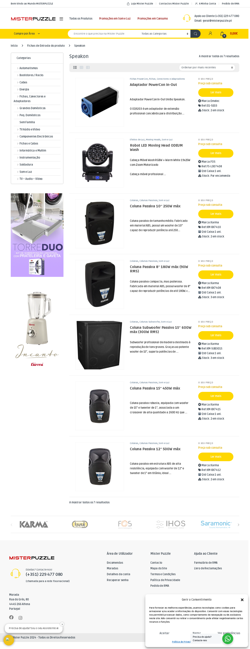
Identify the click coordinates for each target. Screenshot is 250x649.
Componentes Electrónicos (36, 136)
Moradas (112, 568)
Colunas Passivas (148, 200)
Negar (197, 633)
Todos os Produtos (80, 18)
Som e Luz (167, 139)
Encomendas (115, 562)
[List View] (75, 67)
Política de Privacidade (184, 641)
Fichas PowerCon (139, 79)
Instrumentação (30, 157)
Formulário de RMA (206, 562)
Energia (24, 89)
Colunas (134, 200)
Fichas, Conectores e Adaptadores (167, 79)
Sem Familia (27, 122)
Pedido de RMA (230, 3)
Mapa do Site (158, 568)
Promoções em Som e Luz (115, 18)
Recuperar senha (118, 580)
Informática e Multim (33, 150)
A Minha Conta (207, 3)
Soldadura (26, 164)
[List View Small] (88, 67)
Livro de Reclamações (208, 568)
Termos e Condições (162, 574)
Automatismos (29, 68)
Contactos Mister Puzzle (174, 3)
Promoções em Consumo (153, 18)
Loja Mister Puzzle (142, 3)
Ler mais (216, 92)
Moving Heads (153, 139)
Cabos (23, 82)
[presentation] (238, 524)
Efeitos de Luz (137, 139)
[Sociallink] (11, 617)
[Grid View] (81, 67)
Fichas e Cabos (29, 143)
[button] (242, 600)
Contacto (156, 562)
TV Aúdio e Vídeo (30, 129)
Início (14, 45)
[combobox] (103, 34)
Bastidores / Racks (31, 75)
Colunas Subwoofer (149, 321)
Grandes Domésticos (33, 108)
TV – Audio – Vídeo (31, 179)
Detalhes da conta (118, 574)
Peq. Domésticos (30, 115)
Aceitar (164, 633)
